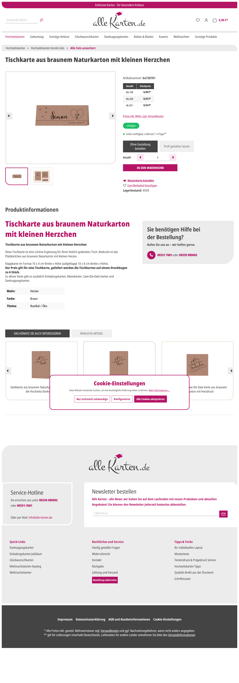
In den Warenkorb (150, 168)
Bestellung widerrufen (105, 580)
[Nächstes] (112, 116)
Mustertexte (181, 554)
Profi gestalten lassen (177, 146)
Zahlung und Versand (105, 572)
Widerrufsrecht (101, 554)
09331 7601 (164, 255)
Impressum (65, 619)
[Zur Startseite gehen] (119, 20)
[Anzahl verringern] (140, 157)
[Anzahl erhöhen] (172, 157)
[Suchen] (41, 20)
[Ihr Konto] (206, 19)
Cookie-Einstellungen (167, 619)
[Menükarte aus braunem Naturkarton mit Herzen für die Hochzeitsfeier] (119, 364)
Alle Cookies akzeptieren (150, 399)
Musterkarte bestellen (141, 180)
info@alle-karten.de (40, 517)
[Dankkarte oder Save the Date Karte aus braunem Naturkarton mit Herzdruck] (197, 364)
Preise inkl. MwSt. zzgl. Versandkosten (143, 116)
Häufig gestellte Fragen (106, 547)
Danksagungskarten (22, 547)
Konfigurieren (122, 399)
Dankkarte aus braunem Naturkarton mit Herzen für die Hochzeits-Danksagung (41, 389)
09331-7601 (24, 505)
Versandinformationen (181, 635)
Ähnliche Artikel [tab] (91, 333)
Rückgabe (98, 566)
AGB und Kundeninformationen (129, 619)
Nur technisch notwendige (92, 399)
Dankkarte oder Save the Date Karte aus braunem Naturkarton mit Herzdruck (197, 389)
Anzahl (127, 157)
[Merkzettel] (198, 19)
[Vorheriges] (8, 116)
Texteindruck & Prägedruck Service (195, 560)
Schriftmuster (182, 579)
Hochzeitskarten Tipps (187, 566)
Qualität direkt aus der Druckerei (193, 572)
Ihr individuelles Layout (188, 547)
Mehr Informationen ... (159, 390)
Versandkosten (110, 631)
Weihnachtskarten (20, 572)
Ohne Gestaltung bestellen (140, 146)
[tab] (32, 209)
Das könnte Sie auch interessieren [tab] (37, 333)
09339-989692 (48, 500)
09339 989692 (188, 255)
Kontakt (96, 560)
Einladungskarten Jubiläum (26, 554)
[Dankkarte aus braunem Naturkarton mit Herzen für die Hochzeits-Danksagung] (41, 364)
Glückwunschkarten (21, 560)
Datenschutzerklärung (90, 619)
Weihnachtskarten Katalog (25, 566)
